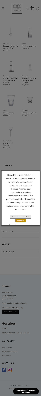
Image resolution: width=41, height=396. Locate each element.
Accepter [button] (20, 221)
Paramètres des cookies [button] (20, 217)
